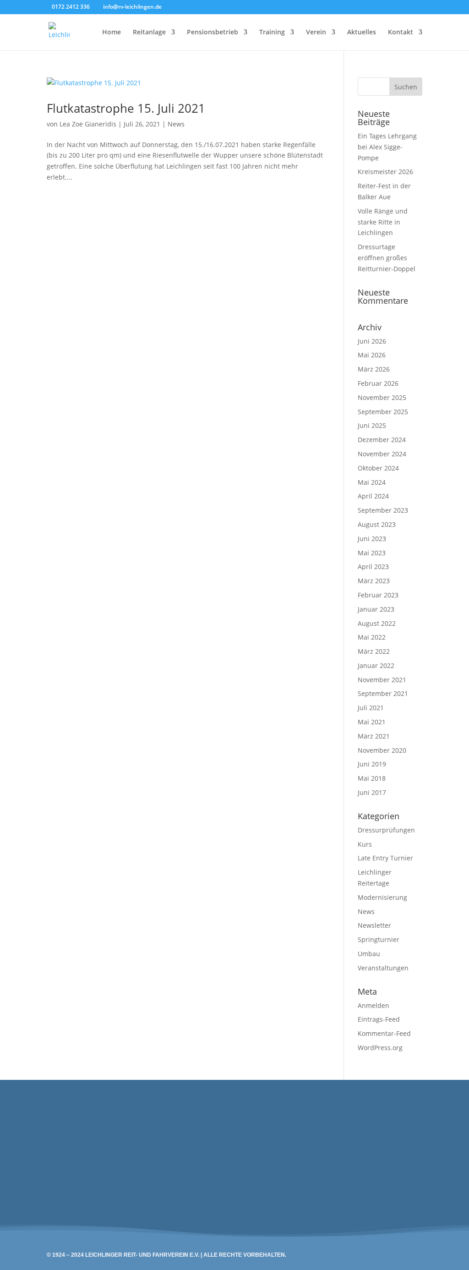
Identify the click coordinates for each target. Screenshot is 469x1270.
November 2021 (382, 679)
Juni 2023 (372, 538)
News (176, 124)
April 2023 (373, 566)
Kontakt (400, 32)
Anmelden (373, 1005)
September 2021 (383, 693)
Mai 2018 (372, 778)
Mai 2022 (372, 637)
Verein (316, 32)
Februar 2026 (378, 383)
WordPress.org (380, 1047)
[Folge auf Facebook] (213, 1142)
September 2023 (383, 510)
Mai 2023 (372, 552)
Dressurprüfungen (386, 830)
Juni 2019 (372, 764)
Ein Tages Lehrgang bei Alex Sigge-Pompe (387, 146)
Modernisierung (382, 897)
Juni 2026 (372, 341)
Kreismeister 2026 (385, 171)
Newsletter (374, 925)
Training (272, 32)
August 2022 (377, 623)
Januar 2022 (376, 665)
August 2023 (377, 524)
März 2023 (374, 580)
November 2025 (382, 397)
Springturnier (378, 939)
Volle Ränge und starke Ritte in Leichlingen (383, 222)
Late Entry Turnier (385, 858)
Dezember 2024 (382, 439)
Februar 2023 (378, 595)
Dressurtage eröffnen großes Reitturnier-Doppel (386, 257)
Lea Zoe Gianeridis (88, 124)
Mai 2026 (372, 354)
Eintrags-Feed (379, 1019)
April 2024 (373, 496)
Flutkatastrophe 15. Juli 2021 (126, 108)
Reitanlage (149, 32)
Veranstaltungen (383, 967)
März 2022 (374, 651)
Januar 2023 (376, 609)
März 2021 (374, 736)
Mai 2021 (372, 721)
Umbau (369, 953)
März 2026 (374, 369)
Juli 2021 (371, 707)
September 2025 (383, 411)
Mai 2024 (372, 482)
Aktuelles (361, 32)
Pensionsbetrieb (212, 32)
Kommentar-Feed (384, 1033)
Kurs (365, 844)
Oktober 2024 (378, 468)
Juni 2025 (372, 425)
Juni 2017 (372, 792)
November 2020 (382, 750)
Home (111, 32)
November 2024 (382, 453)
